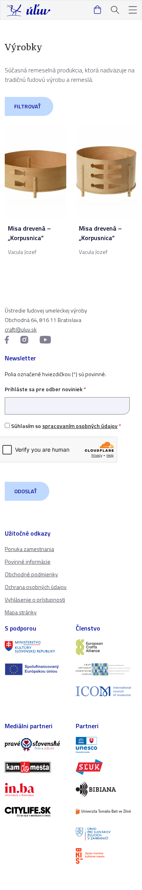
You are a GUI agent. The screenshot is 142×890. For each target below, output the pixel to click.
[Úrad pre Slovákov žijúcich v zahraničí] (106, 834)
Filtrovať (27, 106)
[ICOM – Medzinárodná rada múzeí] (106, 691)
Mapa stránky (21, 612)
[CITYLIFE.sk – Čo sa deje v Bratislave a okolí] (35, 812)
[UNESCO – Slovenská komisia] (106, 745)
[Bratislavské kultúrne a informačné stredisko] (106, 856)
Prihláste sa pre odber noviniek (45, 389)
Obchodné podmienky (31, 574)
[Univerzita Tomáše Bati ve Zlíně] (106, 812)
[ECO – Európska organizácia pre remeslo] (106, 669)
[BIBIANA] (106, 789)
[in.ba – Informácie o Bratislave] (35, 789)
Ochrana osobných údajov (36, 587)
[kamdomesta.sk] (35, 767)
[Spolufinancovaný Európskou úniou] (35, 669)
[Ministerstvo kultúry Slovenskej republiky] (35, 647)
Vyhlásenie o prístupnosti (35, 599)
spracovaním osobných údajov (80, 426)
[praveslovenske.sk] (35, 745)
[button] (133, 10)
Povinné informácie (27, 561)
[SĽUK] (106, 767)
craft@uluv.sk (21, 329)
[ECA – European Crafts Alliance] (106, 647)
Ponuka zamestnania (29, 549)
